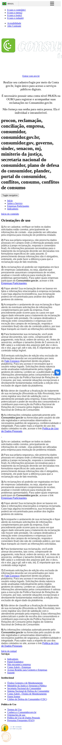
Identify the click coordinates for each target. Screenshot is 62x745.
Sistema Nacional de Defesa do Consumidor (28, 691)
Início (10, 200)
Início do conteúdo (10, 214)
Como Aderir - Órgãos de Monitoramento (27, 694)
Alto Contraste (14, 26)
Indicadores (12, 208)
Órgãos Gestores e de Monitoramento (25, 683)
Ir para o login (14, 15)
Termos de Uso (14, 709)
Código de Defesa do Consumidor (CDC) (27, 699)
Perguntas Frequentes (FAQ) (20, 720)
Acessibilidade (14, 23)
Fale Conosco (12, 361)
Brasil (11, 3)
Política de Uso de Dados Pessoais (23, 717)
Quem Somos (13, 696)
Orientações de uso (16, 715)
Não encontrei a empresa (19, 664)
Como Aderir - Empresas (19, 667)
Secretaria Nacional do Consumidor (24, 688)
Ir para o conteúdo (16, 10)
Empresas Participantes (18, 206)
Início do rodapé (9, 651)
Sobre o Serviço (14, 203)
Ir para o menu (14, 12)
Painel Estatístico (15, 661)
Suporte (11, 672)
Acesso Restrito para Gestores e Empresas (27, 670)
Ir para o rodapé (15, 18)
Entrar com (31, 76)
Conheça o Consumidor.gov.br (21, 712)
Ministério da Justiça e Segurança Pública (26, 685)
